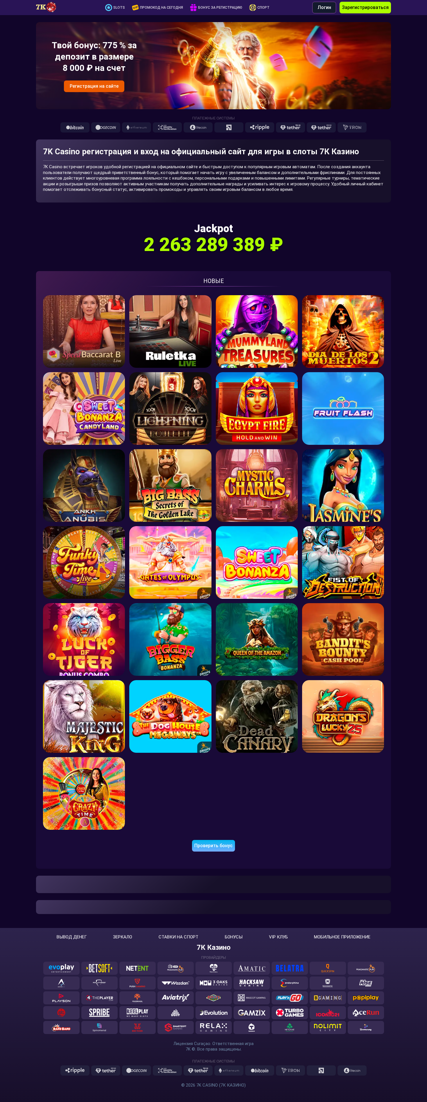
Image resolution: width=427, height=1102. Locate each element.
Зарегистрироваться (365, 7)
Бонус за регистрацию (220, 8)
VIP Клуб (278, 937)
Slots (119, 8)
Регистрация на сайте (94, 86)
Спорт (263, 8)
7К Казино (214, 947)
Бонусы (234, 937)
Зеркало (122, 937)
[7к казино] (49, 7)
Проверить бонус (213, 845)
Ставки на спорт (178, 937)
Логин (324, 7)
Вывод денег (72, 937)
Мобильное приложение (342, 937)
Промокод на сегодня (161, 8)
